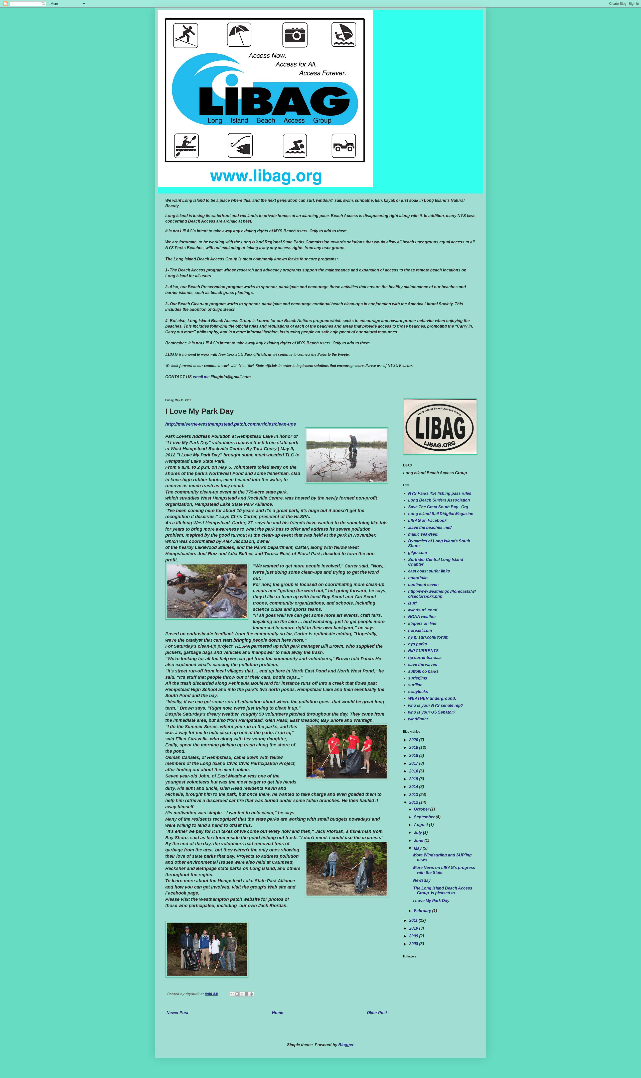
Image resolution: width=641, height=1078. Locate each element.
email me (201, 377)
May (418, 848)
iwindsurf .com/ (422, 610)
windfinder (418, 719)
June (419, 840)
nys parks (417, 644)
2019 (414, 747)
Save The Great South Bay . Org (438, 507)
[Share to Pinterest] (251, 994)
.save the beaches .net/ (429, 527)
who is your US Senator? (431, 712)
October (422, 809)
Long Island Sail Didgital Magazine (440, 514)
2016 (414, 771)
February (423, 911)
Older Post (377, 1013)
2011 (414, 920)
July (418, 832)
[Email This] (232, 994)
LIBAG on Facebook (427, 520)
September (425, 817)
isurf (412, 603)
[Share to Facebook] (246, 994)
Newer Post (177, 1013)
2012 (414, 802)
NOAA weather (422, 617)
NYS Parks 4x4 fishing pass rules (439, 493)
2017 (414, 763)
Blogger (345, 1045)
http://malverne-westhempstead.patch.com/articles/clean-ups (230, 424)
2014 (414, 787)
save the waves (422, 664)
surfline (415, 685)
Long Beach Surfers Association (439, 500)
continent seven (423, 584)
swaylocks (418, 692)
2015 (414, 779)
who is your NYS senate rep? (435, 705)
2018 (414, 755)
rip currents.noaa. (425, 657)
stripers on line (422, 623)
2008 (414, 944)
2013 (414, 795)
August (421, 825)
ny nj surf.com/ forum (428, 637)
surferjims (417, 678)
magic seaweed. (423, 534)
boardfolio (418, 578)
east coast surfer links (429, 571)
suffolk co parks (423, 671)
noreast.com (420, 630)
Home (277, 1013)
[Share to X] (241, 994)
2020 (414, 740)
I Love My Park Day (431, 901)
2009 (414, 936)
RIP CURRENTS (423, 651)
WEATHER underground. (432, 698)
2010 (414, 928)
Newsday (422, 880)
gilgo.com (417, 552)
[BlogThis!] (237, 994)
